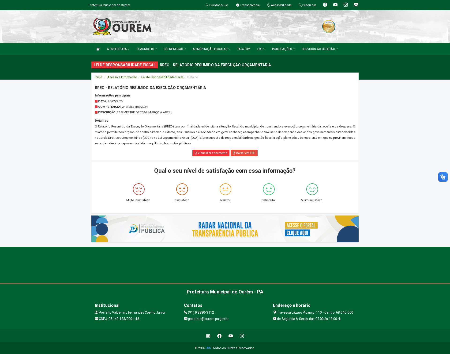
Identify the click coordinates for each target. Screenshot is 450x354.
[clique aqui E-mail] (208, 336)
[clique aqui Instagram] (242, 336)
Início (98, 77)
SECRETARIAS (174, 49)
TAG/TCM (243, 49)
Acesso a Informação (122, 77)
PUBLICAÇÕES (282, 49)
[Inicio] (98, 49)
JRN (208, 348)
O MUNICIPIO (146, 49)
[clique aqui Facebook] (219, 336)
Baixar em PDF (245, 153)
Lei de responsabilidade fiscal (162, 77)
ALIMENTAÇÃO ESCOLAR (210, 49)
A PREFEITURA (117, 49)
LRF (260, 49)
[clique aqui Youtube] (231, 336)
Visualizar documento (212, 153)
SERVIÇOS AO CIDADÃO (319, 49)
